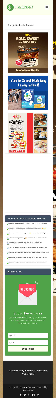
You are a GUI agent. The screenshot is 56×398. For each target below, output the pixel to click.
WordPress (28, 390)
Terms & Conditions (36, 370)
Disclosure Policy (16, 370)
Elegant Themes (27, 387)
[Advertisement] (28, 184)
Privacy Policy (28, 374)
